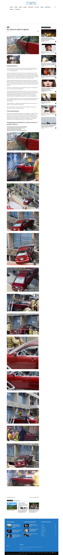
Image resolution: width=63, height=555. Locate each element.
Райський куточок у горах (10, 510)
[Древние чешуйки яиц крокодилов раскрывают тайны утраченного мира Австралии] (9, 525)
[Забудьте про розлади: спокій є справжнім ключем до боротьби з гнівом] (9, 531)
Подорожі (11, 9)
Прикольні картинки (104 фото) (48, 113)
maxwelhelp (42, 41)
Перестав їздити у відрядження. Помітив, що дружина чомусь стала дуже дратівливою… (22, 511)
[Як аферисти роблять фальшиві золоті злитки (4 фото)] (26, 525)
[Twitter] (10, 33)
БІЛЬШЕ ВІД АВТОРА (16, 500)
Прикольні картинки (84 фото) (48, 51)
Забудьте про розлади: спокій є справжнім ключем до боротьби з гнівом (17, 531)
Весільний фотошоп (45, 102)
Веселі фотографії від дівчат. (34, 497)
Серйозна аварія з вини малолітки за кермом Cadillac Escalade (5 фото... (48, 39)
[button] (55, 7)
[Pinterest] (12, 33)
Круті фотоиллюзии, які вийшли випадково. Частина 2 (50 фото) (48, 64)
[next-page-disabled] (9, 514)
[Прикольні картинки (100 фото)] (48, 71)
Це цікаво (25, 7)
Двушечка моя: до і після (11, 497)
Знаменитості (30, 7)
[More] (16, 33)
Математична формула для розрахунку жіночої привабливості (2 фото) (47, 89)
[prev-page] (7, 514)
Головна (11, 7)
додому (8, 25)
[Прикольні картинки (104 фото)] (48, 109)
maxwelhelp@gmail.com (29, 548)
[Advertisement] (31, 17)
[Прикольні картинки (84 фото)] (48, 47)
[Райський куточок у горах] (12, 506)
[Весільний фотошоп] (48, 97)
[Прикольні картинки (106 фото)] (26, 535)
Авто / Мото (37, 7)
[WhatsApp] (14, 33)
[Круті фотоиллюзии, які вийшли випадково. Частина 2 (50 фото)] (48, 58)
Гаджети (42, 7)
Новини (20, 7)
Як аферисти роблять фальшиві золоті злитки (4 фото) (33, 525)
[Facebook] (8, 33)
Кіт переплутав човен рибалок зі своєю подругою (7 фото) (48, 126)
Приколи (16, 7)
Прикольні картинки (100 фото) (48, 76)
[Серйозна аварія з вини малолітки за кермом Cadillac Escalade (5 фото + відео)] (48, 33)
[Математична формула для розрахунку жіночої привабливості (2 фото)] (48, 83)
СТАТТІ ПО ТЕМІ (9, 500)
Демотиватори (48, 7)
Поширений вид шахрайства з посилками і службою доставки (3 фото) (34, 530)
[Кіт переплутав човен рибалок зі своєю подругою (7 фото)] (48, 120)
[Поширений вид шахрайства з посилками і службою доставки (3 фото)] (26, 530)
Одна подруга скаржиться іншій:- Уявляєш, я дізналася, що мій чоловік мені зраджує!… (34, 511)
